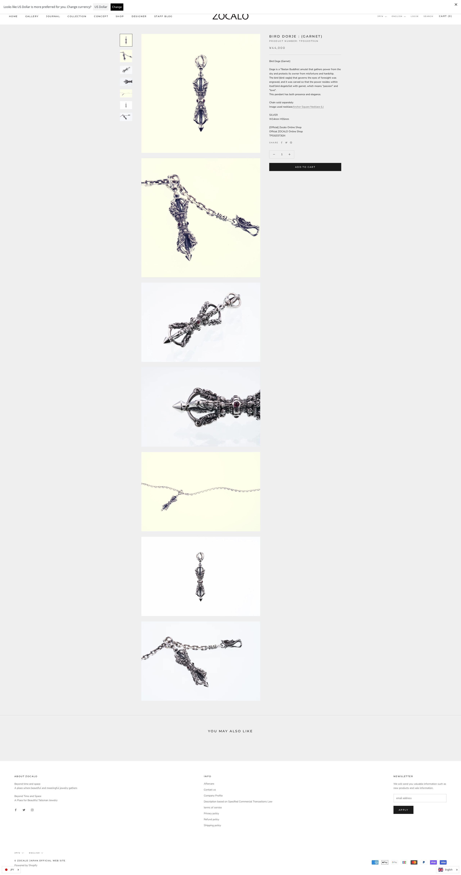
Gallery (32, 16)
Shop (120, 16)
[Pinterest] (291, 142)
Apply (403, 809)
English (397, 16)
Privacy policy (211, 813)
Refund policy (211, 819)
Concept (101, 16)
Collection (77, 16)
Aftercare (209, 783)
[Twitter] (286, 142)
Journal (53, 16)
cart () (445, 16)
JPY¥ (380, 16)
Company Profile (213, 795)
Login (415, 16)
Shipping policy (212, 825)
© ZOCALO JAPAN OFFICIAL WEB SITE (39, 860)
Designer (139, 16)
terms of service (213, 807)
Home (13, 16)
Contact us (210, 789)
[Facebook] (282, 142)
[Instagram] (32, 810)
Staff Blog (163, 16)
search (428, 16)
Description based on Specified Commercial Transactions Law (238, 801)
